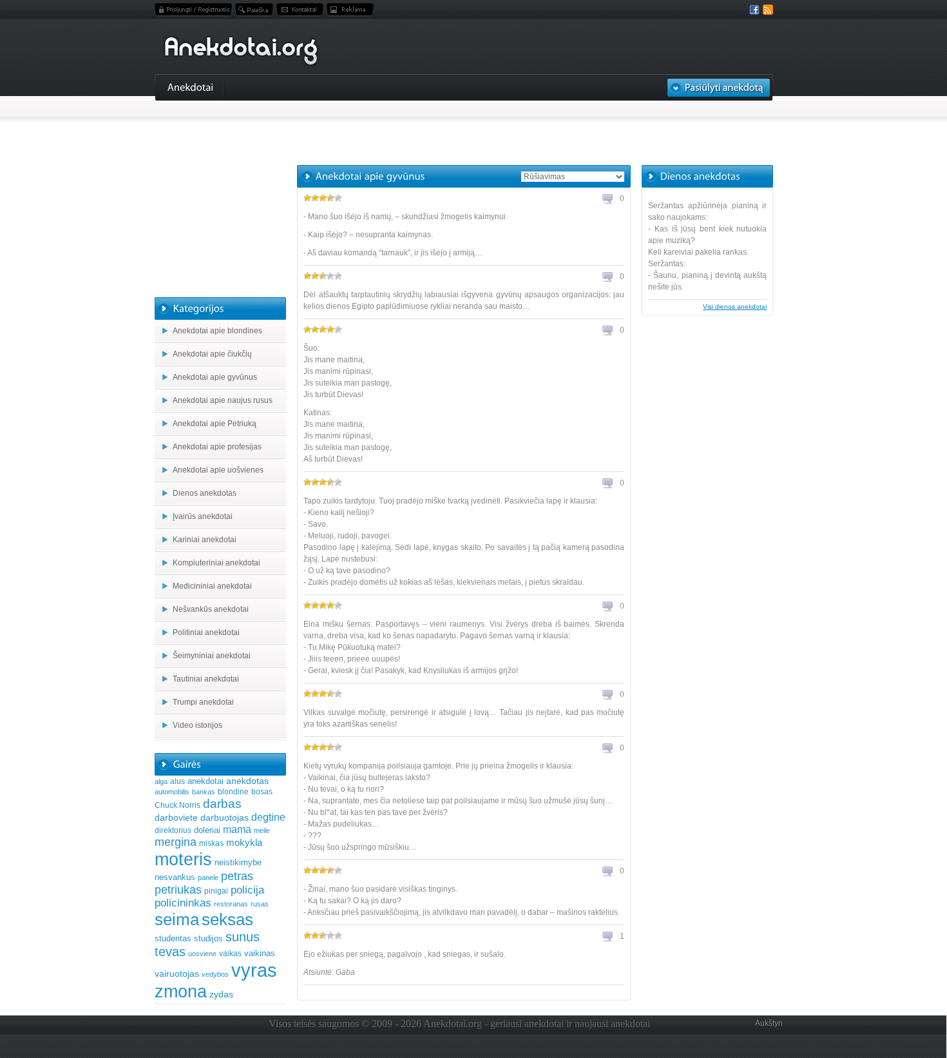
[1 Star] (307, 198)
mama (237, 829)
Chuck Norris (177, 805)
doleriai (207, 830)
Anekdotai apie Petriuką (214, 423)
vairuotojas (177, 973)
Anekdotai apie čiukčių (212, 353)
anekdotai (205, 781)
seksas (227, 919)
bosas (262, 791)
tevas (170, 952)
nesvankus (175, 877)
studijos (208, 938)
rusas (260, 904)
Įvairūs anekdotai (203, 516)
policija (247, 890)
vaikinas (259, 953)
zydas (221, 994)
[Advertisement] (463, 133)
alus (177, 781)
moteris (183, 859)
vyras (254, 970)
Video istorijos (197, 725)
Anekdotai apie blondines (217, 330)
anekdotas (247, 781)
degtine (268, 817)
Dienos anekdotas (204, 493)
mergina (175, 842)
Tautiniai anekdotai (206, 678)
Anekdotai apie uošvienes (218, 470)
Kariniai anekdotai (204, 539)
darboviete (176, 817)
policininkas (183, 903)
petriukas (178, 889)
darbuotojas (224, 817)
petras (237, 876)
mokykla (244, 842)
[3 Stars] (323, 198)
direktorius (173, 830)
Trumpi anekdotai (203, 702)
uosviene (202, 953)
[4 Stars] (330, 198)
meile (262, 830)
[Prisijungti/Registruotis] (193, 9)
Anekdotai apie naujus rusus (223, 400)
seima (177, 919)
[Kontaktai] (299, 9)
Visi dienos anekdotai (735, 306)
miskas (211, 843)
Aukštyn (769, 1023)
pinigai (216, 891)
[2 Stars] (315, 198)
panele (208, 877)
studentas (173, 938)
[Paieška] (254, 9)
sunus (242, 937)
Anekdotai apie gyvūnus (215, 377)
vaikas (230, 953)
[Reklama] (350, 9)
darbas (222, 803)
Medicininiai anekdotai (212, 586)
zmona (181, 991)
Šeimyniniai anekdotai (212, 655)
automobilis (172, 792)
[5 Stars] (338, 198)
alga (161, 781)
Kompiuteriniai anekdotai (216, 562)
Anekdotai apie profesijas (217, 446)
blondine (233, 791)
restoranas (231, 904)
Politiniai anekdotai (206, 632)
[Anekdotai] (190, 86)
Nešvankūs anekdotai (211, 609)
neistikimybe (238, 862)
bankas (203, 792)
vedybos (215, 974)
